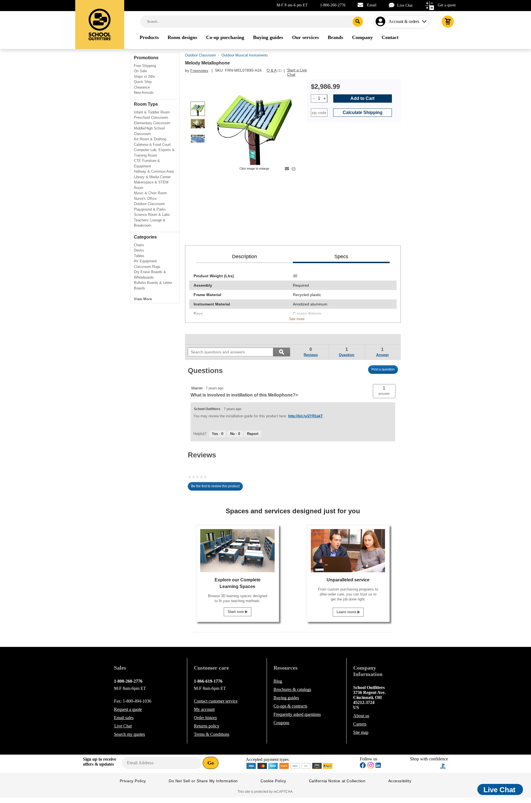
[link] (200, 339)
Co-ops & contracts (290, 706)
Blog (278, 681)
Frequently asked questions (297, 714)
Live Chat (405, 5)
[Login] (381, 22)
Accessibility (400, 781)
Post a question (383, 369)
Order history (205, 717)
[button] (384, 391)
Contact (216, 701)
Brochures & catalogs (292, 689)
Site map (360, 732)
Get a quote (447, 5)
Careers (359, 724)
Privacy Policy (133, 781)
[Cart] (448, 21)
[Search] (358, 22)
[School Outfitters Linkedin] (378, 766)
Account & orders (404, 21)
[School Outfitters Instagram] (371, 767)
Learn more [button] (347, 612)
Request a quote (128, 709)
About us (361, 715)
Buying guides (286, 697)
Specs (341, 256)
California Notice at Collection (337, 781)
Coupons (281, 722)
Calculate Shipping (362, 112)
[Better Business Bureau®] (443, 765)
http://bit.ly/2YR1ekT (305, 416)
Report (252, 434)
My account (204, 709)
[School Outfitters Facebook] (363, 766)
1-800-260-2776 (332, 5)
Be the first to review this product (217, 487)
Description (244, 256)
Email (371, 5)
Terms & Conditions (211, 734)
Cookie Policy (273, 781)
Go (210, 763)
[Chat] (393, 5)
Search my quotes (129, 734)
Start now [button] (236, 612)
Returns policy (206, 726)
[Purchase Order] (306, 765)
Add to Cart (362, 98)
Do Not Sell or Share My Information (203, 781)
